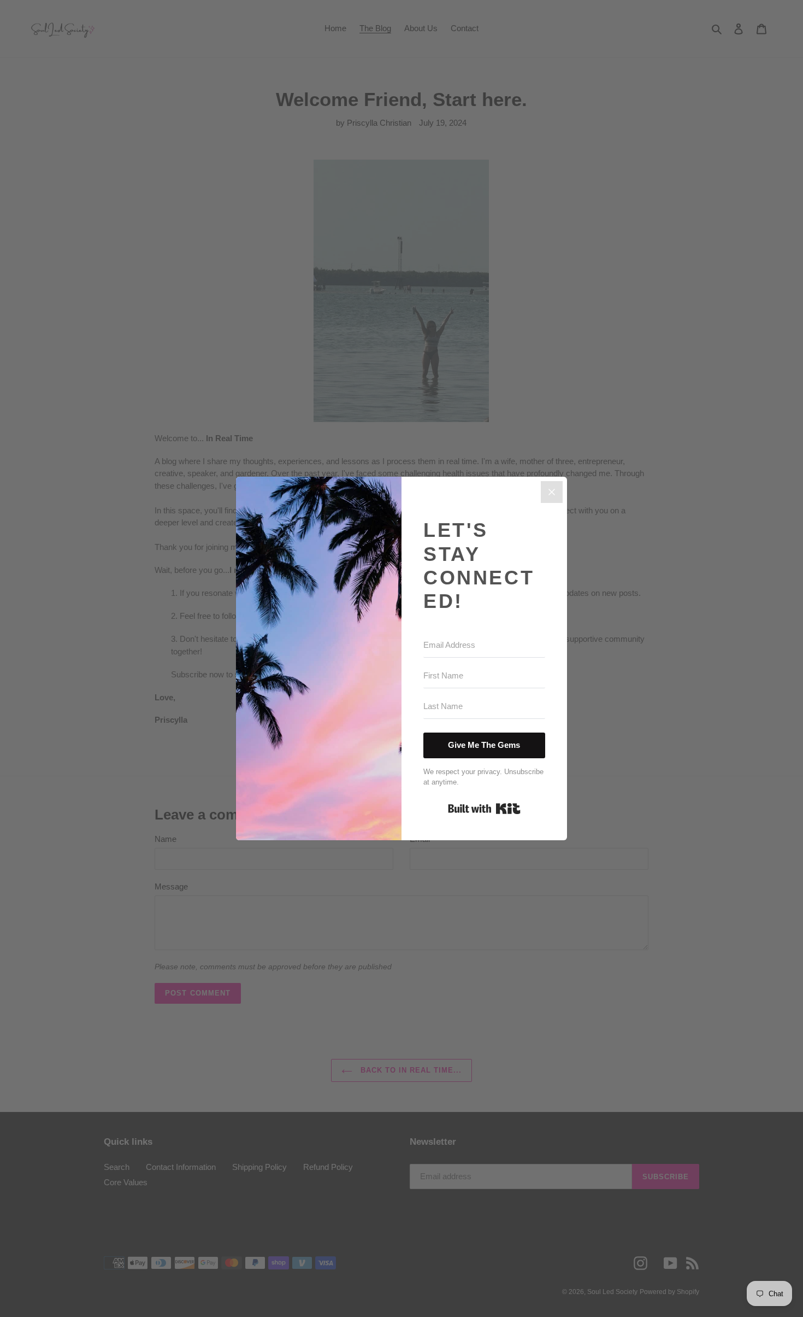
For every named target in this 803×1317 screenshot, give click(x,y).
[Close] (552, 492)
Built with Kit (484, 808)
